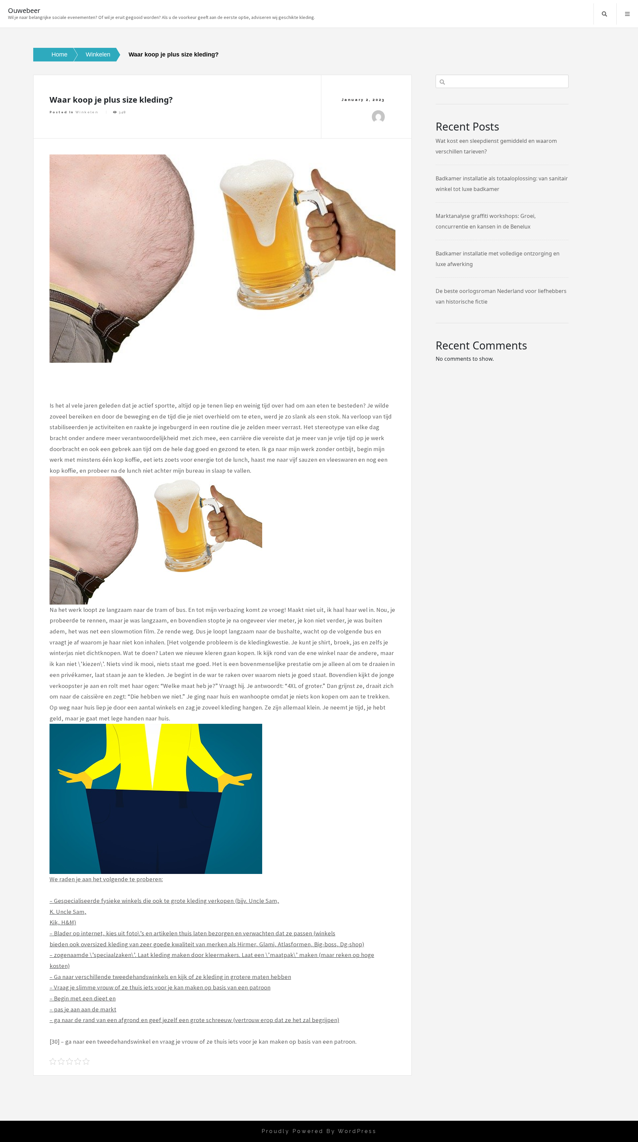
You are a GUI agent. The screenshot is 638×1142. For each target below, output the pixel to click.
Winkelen (86, 112)
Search (604, 14)
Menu (627, 14)
